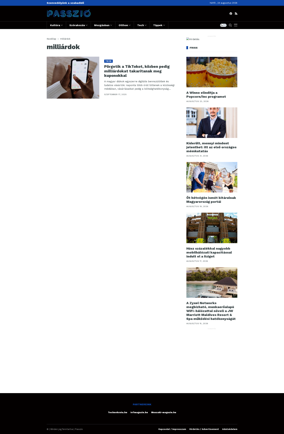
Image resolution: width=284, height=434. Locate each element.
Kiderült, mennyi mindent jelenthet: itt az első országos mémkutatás (211, 147)
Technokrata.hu (117, 412)
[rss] (236, 13)
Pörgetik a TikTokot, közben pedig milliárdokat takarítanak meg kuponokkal (137, 71)
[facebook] (231, 13)
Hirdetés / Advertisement (204, 429)
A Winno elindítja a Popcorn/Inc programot (206, 95)
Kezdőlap (51, 39)
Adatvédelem (229, 429)
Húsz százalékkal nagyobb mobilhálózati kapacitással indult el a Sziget (209, 252)
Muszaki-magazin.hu (163, 412)
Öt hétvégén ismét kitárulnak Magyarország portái (211, 200)
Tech (108, 61)
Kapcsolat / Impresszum (172, 429)
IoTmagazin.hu (139, 412)
